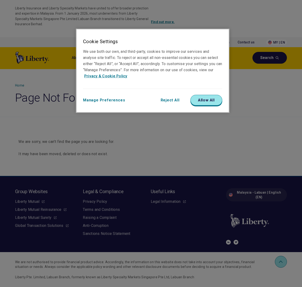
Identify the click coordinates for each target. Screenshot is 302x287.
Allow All (206, 100)
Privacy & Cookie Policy (105, 76)
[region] (152, 71)
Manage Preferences (104, 100)
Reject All (170, 100)
